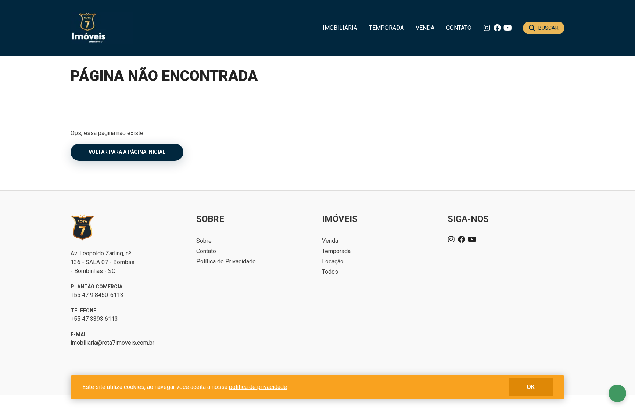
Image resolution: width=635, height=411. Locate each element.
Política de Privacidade (226, 261)
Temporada (386, 27)
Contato (458, 27)
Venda (425, 27)
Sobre (204, 240)
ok (531, 386)
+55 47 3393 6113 (94, 318)
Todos (330, 271)
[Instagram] (487, 28)
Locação (333, 261)
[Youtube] (507, 28)
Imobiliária (340, 27)
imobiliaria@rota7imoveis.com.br (112, 342)
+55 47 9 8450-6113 (97, 294)
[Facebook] (497, 28)
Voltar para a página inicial (127, 152)
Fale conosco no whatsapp (617, 393)
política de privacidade (258, 386)
